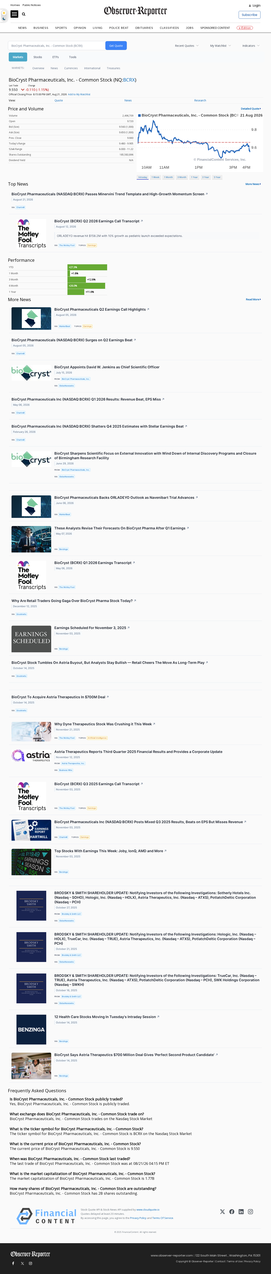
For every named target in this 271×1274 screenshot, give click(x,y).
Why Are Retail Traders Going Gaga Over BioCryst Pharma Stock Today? (74, 601)
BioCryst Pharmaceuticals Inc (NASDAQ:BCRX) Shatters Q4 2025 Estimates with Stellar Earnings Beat (99, 426)
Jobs (190, 27)
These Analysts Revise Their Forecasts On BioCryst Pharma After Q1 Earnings (121, 528)
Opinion (80, 27)
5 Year (217, 177)
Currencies (71, 68)
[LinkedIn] (241, 1216)
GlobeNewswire (66, 386)
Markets (18, 57)
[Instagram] (250, 1216)
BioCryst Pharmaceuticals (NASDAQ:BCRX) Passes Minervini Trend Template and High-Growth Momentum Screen (110, 194)
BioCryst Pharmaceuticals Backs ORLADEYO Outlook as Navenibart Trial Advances (126, 497)
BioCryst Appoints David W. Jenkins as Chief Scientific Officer (107, 367)
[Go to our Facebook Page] (13, 1263)
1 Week (155, 177)
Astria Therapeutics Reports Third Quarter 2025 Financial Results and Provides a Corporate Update (138, 752)
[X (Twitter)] (222, 1216)
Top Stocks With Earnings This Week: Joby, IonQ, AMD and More (110, 851)
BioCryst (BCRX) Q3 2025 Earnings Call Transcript (98, 784)
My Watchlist (218, 46)
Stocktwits (21, 614)
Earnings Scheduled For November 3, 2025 (92, 628)
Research (200, 100)
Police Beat (119, 27)
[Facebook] (232, 1216)
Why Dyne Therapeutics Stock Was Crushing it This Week (105, 724)
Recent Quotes (184, 46)
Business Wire (65, 770)
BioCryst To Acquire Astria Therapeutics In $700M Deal (60, 697)
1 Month (168, 177)
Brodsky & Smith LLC (71, 914)
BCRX (129, 79)
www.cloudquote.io (148, 1209)
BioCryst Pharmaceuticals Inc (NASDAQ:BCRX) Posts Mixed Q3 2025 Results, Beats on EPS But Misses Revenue (150, 822)
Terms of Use (234, 1261)
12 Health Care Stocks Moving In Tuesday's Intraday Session (107, 1017)
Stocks (38, 57)
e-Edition (245, 27)
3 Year (205, 177)
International (92, 68)
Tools (72, 57)
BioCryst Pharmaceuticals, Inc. (75, 379)
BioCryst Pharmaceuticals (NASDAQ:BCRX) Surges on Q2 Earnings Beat (74, 340)
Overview (38, 68)
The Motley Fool (66, 245)
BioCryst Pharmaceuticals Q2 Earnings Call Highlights (102, 309)
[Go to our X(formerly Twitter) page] (21, 1263)
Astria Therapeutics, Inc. (73, 763)
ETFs (55, 57)
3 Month (182, 177)
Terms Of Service (162, 1218)
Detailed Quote (250, 108)
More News (252, 184)
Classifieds (169, 27)
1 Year (194, 177)
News (22, 27)
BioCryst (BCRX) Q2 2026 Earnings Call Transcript (98, 221)
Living (98, 27)
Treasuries (113, 68)
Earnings (92, 245)
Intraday (142, 177)
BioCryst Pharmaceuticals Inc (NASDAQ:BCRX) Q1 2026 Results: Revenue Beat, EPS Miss (88, 399)
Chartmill (20, 207)
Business (41, 27)
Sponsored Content (215, 27)
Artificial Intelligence (97, 738)
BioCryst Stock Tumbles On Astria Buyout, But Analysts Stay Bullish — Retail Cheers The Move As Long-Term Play (110, 662)
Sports (61, 27)
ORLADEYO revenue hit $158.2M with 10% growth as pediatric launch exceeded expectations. (120, 235)
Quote (59, 100)
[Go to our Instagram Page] (30, 1263)
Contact (220, 1261)
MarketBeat (64, 326)
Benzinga (63, 549)
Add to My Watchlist (79, 94)
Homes (15, 5)
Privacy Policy (138, 1218)
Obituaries (144, 27)
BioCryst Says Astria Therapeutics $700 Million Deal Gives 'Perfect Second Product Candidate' (136, 1055)
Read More (252, 299)
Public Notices (32, 5)
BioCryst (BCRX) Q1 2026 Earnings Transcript (94, 563)
